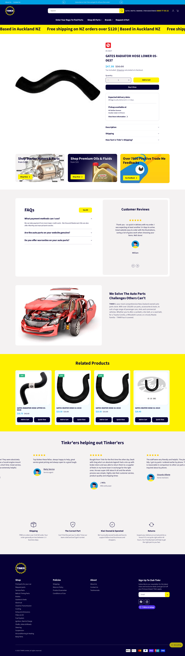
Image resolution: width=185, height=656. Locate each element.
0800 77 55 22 (163, 10)
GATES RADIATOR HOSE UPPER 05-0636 (31, 409)
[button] (94, 20)
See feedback (130, 178)
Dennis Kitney (74, 477)
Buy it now (132, 87)
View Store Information (117, 117)
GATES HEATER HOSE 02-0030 (68, 408)
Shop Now (24, 177)
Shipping (120, 70)
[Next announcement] (121, 2)
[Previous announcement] (63, 2)
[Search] (121, 10)
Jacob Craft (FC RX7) (20, 472)
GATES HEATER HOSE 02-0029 (147, 408)
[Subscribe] (167, 594)
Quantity (109, 75)
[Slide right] (137, 265)
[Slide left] (133, 265)
